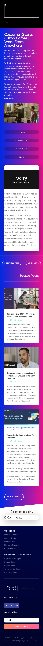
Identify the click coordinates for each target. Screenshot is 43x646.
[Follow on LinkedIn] (16, 605)
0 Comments (21, 148)
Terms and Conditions (12, 569)
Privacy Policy (9, 565)
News (21, 156)
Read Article (9, 98)
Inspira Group (23, 140)
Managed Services (11, 535)
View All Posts (14, 497)
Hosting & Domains (11, 545)
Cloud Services (10, 548)
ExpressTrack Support (12, 559)
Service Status (9, 562)
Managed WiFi (9, 542)
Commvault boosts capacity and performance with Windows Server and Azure (21, 375)
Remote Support (10, 572)
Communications (10, 538)
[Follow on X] (11, 605)
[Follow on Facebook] (6, 605)
